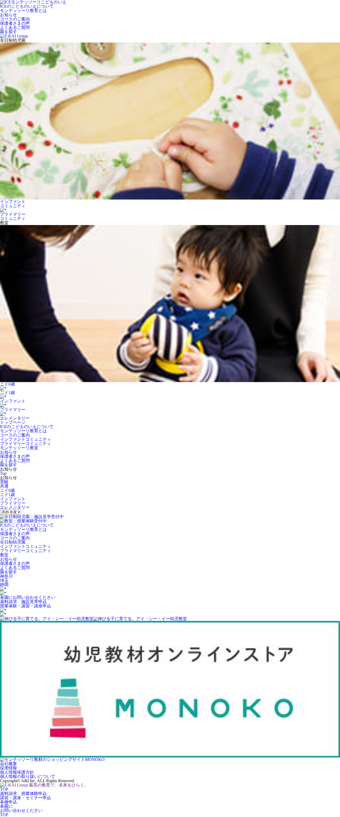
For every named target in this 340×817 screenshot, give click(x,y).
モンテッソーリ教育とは (23, 431)
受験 (4, 482)
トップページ (13, 422)
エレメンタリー (15, 507)
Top (3, 473)
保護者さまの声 (15, 456)
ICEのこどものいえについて (27, 426)
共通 (4, 486)
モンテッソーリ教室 (19, 448)
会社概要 (8, 763)
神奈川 (6, 576)
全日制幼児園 (13, 542)
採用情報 (8, 768)
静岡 (4, 584)
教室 (4, 555)
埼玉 (4, 580)
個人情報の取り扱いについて (27, 776)
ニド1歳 (7, 494)
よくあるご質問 (15, 460)
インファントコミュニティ (25, 439)
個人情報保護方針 (17, 772)
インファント (13, 499)
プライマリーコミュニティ (25, 443)
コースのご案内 (15, 435)
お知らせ (8, 452)
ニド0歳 (7, 490)
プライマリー (13, 503)
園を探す (8, 465)
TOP (4, 789)
